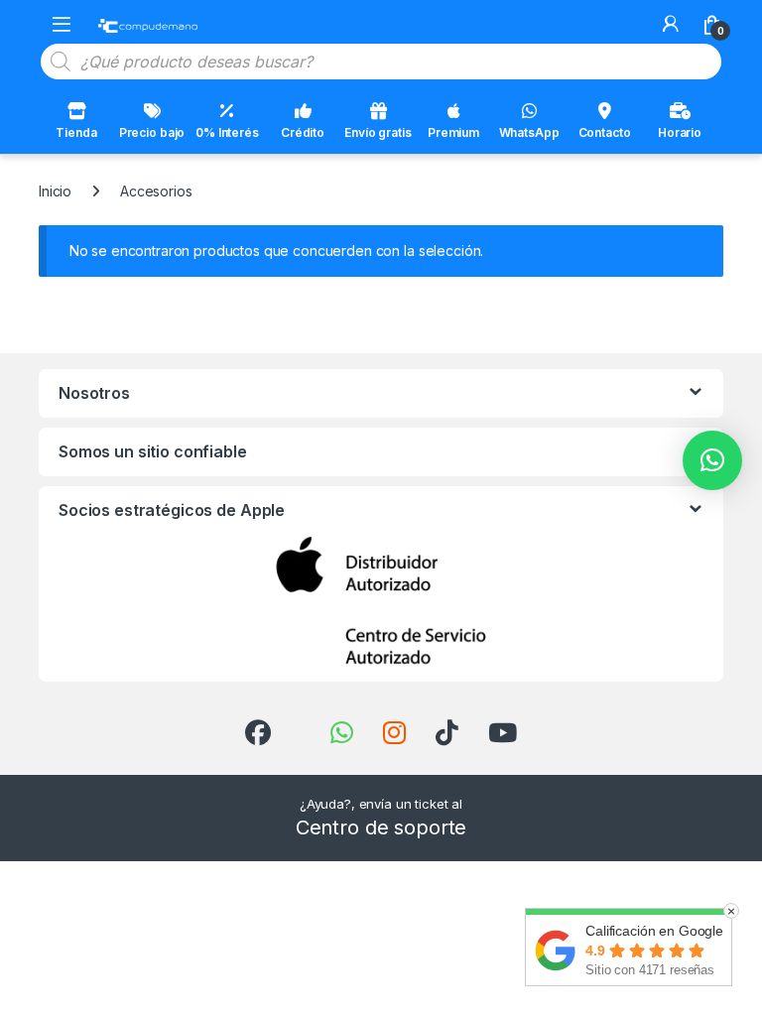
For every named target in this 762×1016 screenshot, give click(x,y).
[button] (712, 460)
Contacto (604, 132)
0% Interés (227, 132)
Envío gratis (377, 132)
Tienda (76, 132)
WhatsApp (529, 132)
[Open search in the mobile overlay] (381, 61)
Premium (453, 132)
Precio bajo (152, 132)
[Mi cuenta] (671, 24)
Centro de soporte (381, 827)
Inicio (55, 191)
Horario (679, 132)
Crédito (302, 132)
